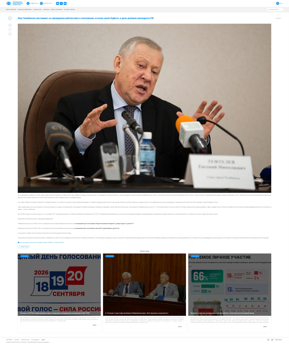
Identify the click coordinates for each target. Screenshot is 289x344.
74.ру (215, 202)
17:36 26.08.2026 (24, 256)
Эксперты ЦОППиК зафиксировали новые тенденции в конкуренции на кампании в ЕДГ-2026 (55, 313)
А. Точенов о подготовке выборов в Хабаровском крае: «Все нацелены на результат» (137, 313)
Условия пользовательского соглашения (16, 342)
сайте (54, 233)
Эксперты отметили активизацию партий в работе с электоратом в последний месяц (222, 313)
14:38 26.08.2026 (109, 256)
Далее (94, 325)
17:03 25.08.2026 (195, 256)
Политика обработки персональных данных (38, 342)
